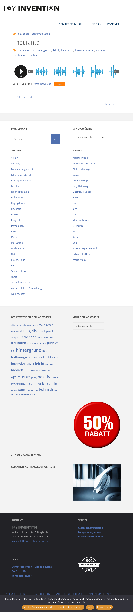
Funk (75, 197)
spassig (21, 389)
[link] (126, 24)
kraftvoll (29, 364)
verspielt (15, 394)
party (34, 377)
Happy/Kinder (18, 203)
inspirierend (50, 357)
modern (100, 50)
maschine (49, 364)
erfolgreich (16, 337)
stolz (36, 390)
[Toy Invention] (31, 8)
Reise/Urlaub (18, 259)
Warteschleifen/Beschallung (26, 288)
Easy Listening (80, 186)
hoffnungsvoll (21, 357)
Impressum (94, 594)
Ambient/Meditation (84, 163)
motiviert (46, 371)
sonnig (52, 383)
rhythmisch (35, 55)
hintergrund (29, 350)
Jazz (75, 208)
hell (13, 350)
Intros (14, 231)
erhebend (29, 337)
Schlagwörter (82, 128)
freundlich (18, 343)
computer (33, 325)
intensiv (79, 50)
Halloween (17, 197)
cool (34, 50)
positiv (44, 376)
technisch (46, 389)
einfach (48, 324)
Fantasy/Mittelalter (21, 180)
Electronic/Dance (82, 191)
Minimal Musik (81, 220)
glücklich (53, 343)
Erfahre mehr (104, 607)
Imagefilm (16, 220)
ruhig (26, 384)
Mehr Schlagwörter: (86, 317)
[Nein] (129, 603)
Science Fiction (19, 271)
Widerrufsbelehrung (69, 594)
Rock (75, 237)
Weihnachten (18, 293)
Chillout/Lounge (81, 169)
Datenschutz (43, 594)
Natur (14, 254)
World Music (79, 259)
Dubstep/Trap (80, 180)
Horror (15, 214)
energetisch (44, 50)
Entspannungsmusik (22, 169)
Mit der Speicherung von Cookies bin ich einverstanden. (53, 607)
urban (56, 390)
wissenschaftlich (28, 394)
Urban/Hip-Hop (81, 254)
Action (14, 158)
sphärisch (30, 390)
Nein (90, 607)
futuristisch (39, 343)
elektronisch (16, 331)
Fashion (15, 186)
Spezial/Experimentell (85, 248)
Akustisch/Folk (80, 158)
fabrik (56, 50)
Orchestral (78, 225)
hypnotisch (67, 50)
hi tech (45, 351)
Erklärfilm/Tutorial (21, 175)
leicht (39, 363)
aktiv (13, 325)
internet (89, 50)
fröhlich (30, 343)
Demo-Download (42, 83)
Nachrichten (17, 248)
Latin (75, 214)
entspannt (47, 331)
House (76, 203)
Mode (14, 237)
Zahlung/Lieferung (17, 594)
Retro (14, 265)
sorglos (14, 390)
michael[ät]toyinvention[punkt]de (30, 541)
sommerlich (37, 383)
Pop (19, 33)
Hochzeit (16, 208)
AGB (109, 594)
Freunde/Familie (20, 191)
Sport (26, 33)
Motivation (17, 242)
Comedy (15, 163)
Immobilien (17, 225)
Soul (75, 242)
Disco (76, 175)
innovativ (37, 357)
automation (23, 50)
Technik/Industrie (40, 33)
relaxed (55, 377)
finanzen (48, 337)
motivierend (20, 55)
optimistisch (21, 377)
